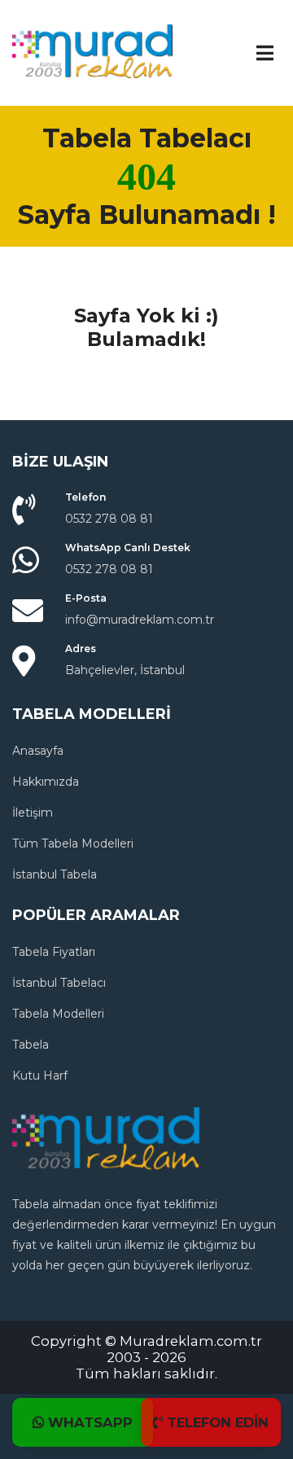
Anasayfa (37, 750)
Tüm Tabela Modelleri (72, 843)
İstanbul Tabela (54, 874)
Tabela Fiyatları (53, 951)
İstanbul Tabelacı (59, 982)
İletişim (32, 812)
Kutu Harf (40, 1075)
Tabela (30, 1044)
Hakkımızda (45, 781)
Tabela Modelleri (58, 1013)
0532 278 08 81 (109, 518)
